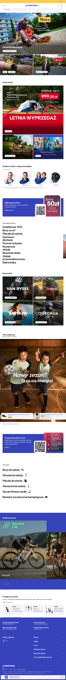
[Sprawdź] (48, 147)
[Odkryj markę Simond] (48, 288)
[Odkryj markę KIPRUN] (18, 313)
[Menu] (4, 5)
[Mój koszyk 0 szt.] (61, 5)
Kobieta (10, 185)
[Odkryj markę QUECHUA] (48, 313)
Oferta (5, 71)
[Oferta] (16, 64)
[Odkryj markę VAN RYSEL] (18, 288)
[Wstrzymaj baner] (60, 2)
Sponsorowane (28, 55)
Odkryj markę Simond (40, 297)
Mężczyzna (25, 185)
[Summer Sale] (33, 110)
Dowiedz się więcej (7, 602)
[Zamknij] (3, 677)
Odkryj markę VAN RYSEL (11, 297)
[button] (51, 418)
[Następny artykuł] (8, 583)
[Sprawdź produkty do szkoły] (33, 33)
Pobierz (62, 677)
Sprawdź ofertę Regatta (42, 71)
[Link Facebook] (4, 641)
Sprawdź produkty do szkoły (10, 50)
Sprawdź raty (11, 71)
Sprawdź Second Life (10, 155)
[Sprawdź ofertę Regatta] (49, 64)
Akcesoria (55, 185)
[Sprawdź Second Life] (18, 147)
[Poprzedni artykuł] (4, 583)
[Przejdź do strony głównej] (31, 5)
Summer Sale (8, 131)
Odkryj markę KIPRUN (10, 322)
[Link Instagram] (6, 641)
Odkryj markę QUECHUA (41, 322)
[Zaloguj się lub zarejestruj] (58, 5)
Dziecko (40, 185)
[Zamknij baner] (62, 2)
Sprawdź (38, 155)
